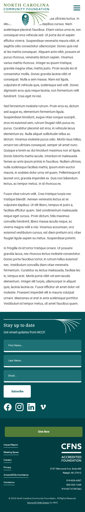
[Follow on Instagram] (19, 407)
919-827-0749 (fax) (71, 489)
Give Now (43, 431)
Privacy (7, 467)
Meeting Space (11, 452)
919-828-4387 (73, 480)
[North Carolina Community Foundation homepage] (26, 15)
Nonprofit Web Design (38, 502)
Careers (8, 460)
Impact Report (11, 444)
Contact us (9, 482)
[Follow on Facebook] (8, 407)
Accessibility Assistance (16, 475)
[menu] (75, 8)
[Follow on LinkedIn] (31, 407)
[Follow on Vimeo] (43, 407)
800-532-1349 (73, 485)
